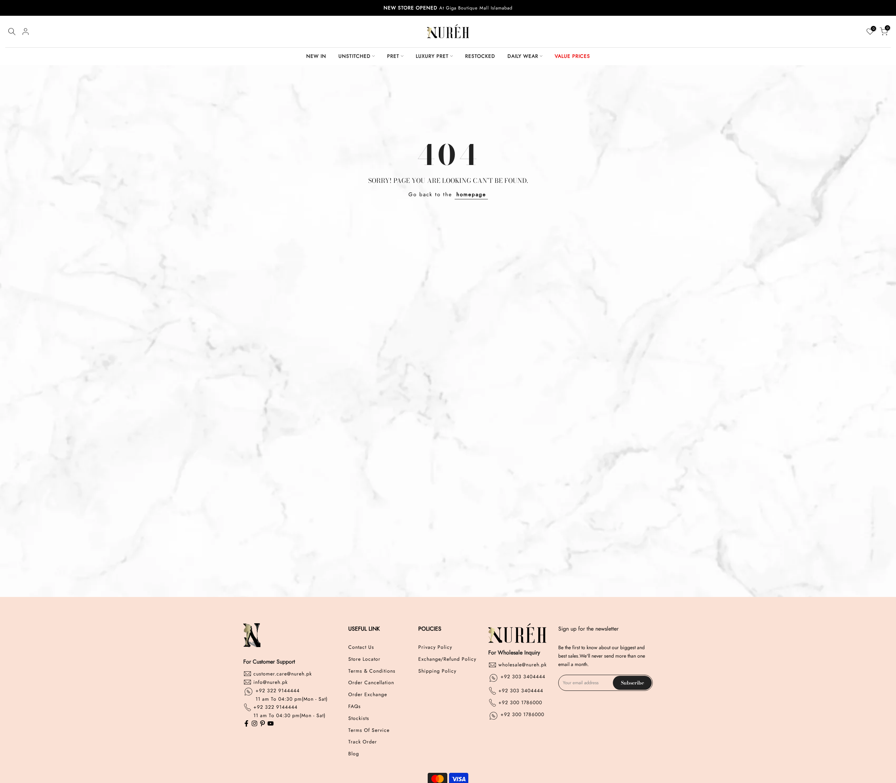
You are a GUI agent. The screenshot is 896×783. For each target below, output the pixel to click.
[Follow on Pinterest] (262, 724)
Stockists (358, 718)
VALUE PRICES (572, 56)
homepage (471, 194)
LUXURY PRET (432, 56)
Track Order (362, 742)
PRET (393, 56)
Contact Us (361, 647)
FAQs (354, 706)
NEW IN (316, 56)
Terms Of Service (369, 730)
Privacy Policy (435, 647)
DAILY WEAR (522, 56)
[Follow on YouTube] (270, 724)
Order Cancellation (371, 682)
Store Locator (364, 658)
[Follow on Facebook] (246, 724)
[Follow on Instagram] (254, 724)
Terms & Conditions (372, 670)
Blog (353, 753)
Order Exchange (367, 694)
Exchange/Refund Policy (447, 658)
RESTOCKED (480, 56)
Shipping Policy (437, 670)
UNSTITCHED (354, 56)
